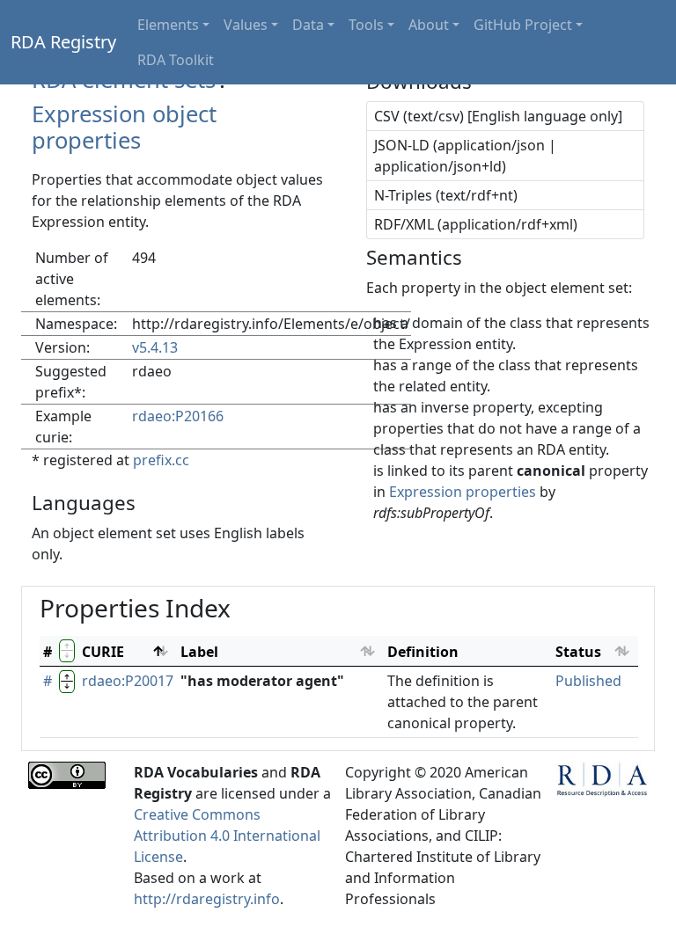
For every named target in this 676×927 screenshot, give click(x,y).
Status (578, 651)
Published (588, 680)
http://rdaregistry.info (207, 899)
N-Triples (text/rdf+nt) (446, 195)
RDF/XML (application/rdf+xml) (475, 224)
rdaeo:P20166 (178, 416)
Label (199, 651)
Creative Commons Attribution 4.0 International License (227, 835)
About (428, 24)
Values (246, 24)
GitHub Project (523, 24)
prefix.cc (161, 460)
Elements (168, 24)
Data (308, 24)
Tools (366, 24)
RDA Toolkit (175, 59)
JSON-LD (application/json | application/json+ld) (465, 155)
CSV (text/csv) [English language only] (498, 116)
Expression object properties (124, 128)
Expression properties (462, 491)
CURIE (103, 651)
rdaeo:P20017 (127, 680)
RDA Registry (63, 42)
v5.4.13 (155, 347)
